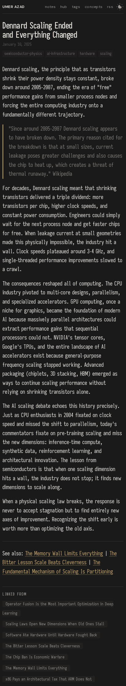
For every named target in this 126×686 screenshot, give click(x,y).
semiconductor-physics (23, 54)
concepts (93, 6)
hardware (87, 54)
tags (76, 6)
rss (110, 6)
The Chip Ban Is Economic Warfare (35, 657)
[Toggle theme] (120, 6)
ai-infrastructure (61, 54)
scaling (105, 54)
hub (63, 6)
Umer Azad (13, 6)
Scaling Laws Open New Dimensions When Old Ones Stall (55, 624)
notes (50, 6)
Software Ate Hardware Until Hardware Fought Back (51, 635)
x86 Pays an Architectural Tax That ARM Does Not (49, 679)
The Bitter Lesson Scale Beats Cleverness (43, 646)
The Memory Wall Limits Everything (64, 553)
